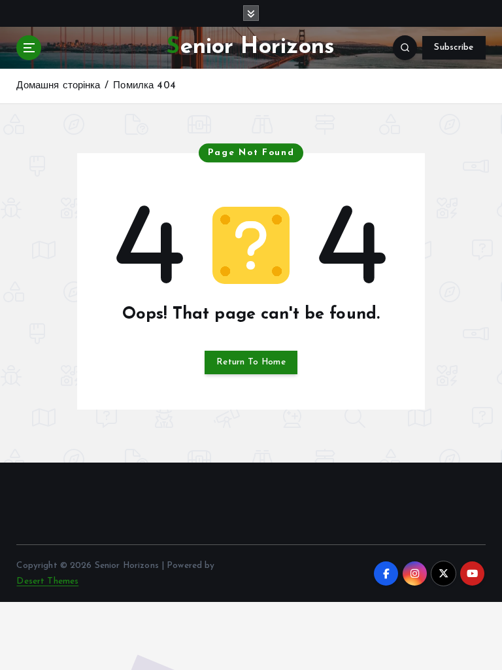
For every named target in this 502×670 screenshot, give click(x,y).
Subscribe (453, 47)
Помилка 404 (144, 86)
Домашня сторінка (58, 86)
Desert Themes (47, 581)
